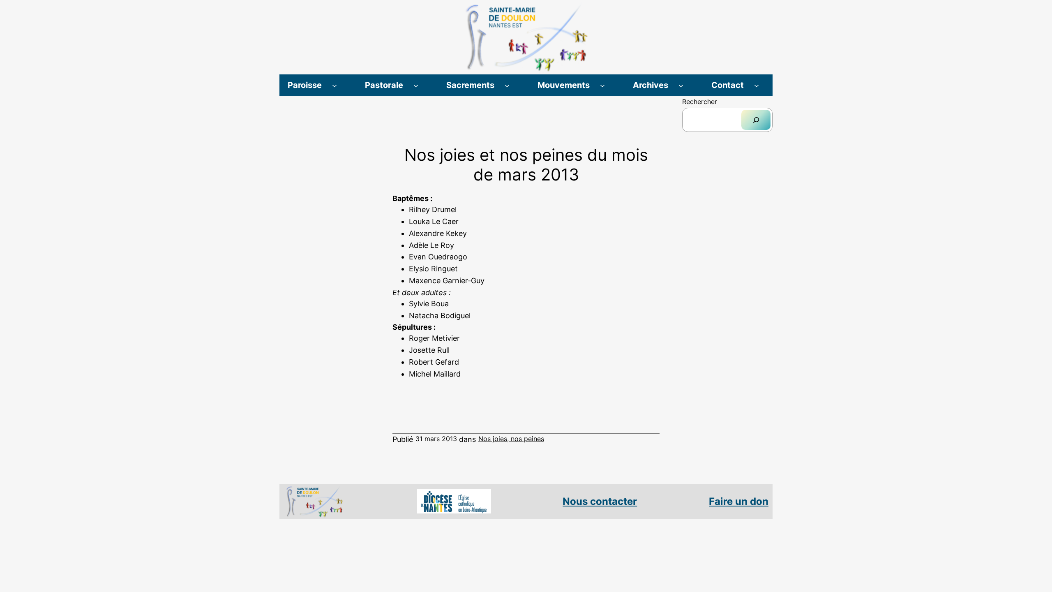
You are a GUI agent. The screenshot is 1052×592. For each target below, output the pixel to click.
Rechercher (699, 101)
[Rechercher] (756, 120)
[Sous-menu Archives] (680, 85)
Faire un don (738, 501)
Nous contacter (600, 501)
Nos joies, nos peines (511, 439)
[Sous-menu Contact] (756, 85)
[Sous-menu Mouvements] (602, 85)
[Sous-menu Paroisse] (334, 85)
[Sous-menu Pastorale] (415, 85)
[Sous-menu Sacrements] (507, 85)
